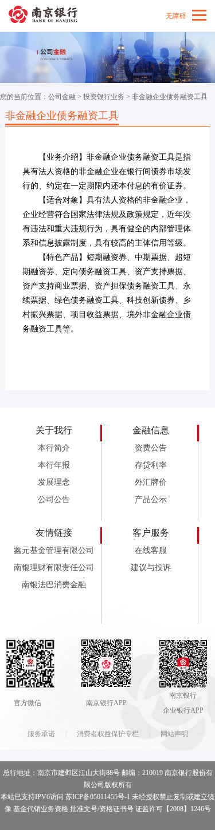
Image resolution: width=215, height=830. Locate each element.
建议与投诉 (151, 567)
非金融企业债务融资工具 (170, 97)
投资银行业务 (103, 97)
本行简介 (54, 448)
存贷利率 (151, 465)
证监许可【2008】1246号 (173, 809)
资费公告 (151, 448)
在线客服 (151, 550)
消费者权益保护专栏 (108, 734)
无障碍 (176, 16)
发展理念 (54, 482)
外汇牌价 (151, 482)
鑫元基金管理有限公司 (54, 550)
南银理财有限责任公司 (54, 567)
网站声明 (174, 734)
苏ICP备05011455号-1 (97, 797)
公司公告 (54, 499)
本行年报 (54, 465)
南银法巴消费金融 (54, 584)
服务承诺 (41, 734)
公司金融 (62, 97)
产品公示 (151, 499)
